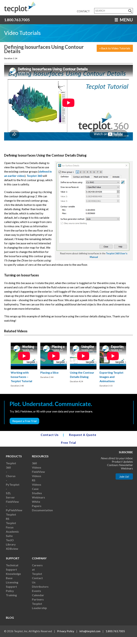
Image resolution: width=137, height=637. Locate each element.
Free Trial (68, 442)
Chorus (11, 476)
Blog (10, 617)
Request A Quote (82, 435)
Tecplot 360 (34, 175)
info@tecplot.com (89, 631)
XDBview (12, 548)
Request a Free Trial (24, 421)
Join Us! (124, 476)
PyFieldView (14, 510)
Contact (83, 11)
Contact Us (50, 435)
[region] (24, 365)
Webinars (38, 497)
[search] (130, 10)
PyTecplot (12, 484)
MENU (126, 19)
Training (11, 595)
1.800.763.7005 (17, 20)
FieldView (12, 501)
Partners (38, 599)
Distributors (40, 586)
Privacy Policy (65, 631)
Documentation (42, 510)
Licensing (12, 582)
